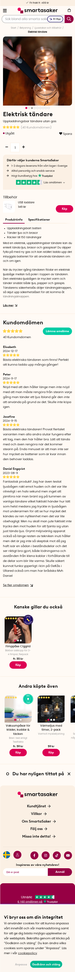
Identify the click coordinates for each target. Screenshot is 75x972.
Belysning (25, 28)
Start (13, 28)
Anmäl (60, 872)
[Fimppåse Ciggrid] (18, 629)
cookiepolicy (27, 953)
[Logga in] (15, 855)
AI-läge (57, 19)
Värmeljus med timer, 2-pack (51, 727)
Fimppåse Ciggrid (18, 646)
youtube (66, 855)
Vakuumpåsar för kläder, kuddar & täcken (18, 729)
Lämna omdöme (57, 331)
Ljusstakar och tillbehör (47, 28)
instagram (44, 855)
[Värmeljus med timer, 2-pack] (51, 709)
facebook (32, 855)
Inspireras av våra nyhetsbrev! (37, 865)
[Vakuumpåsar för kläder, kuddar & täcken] (18, 709)
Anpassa (21, 964)
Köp (64, 209)
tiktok (55, 855)
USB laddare (26, 202)
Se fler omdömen (16, 585)
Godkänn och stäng (46, 964)
